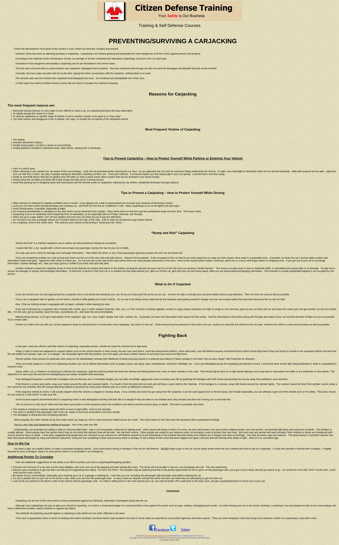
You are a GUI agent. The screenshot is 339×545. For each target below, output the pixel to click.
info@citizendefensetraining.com (157, 536)
